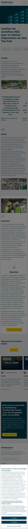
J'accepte (14, 518)
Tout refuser (14, 522)
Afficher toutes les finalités (14, 526)
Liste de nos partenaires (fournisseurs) (11, 514)
